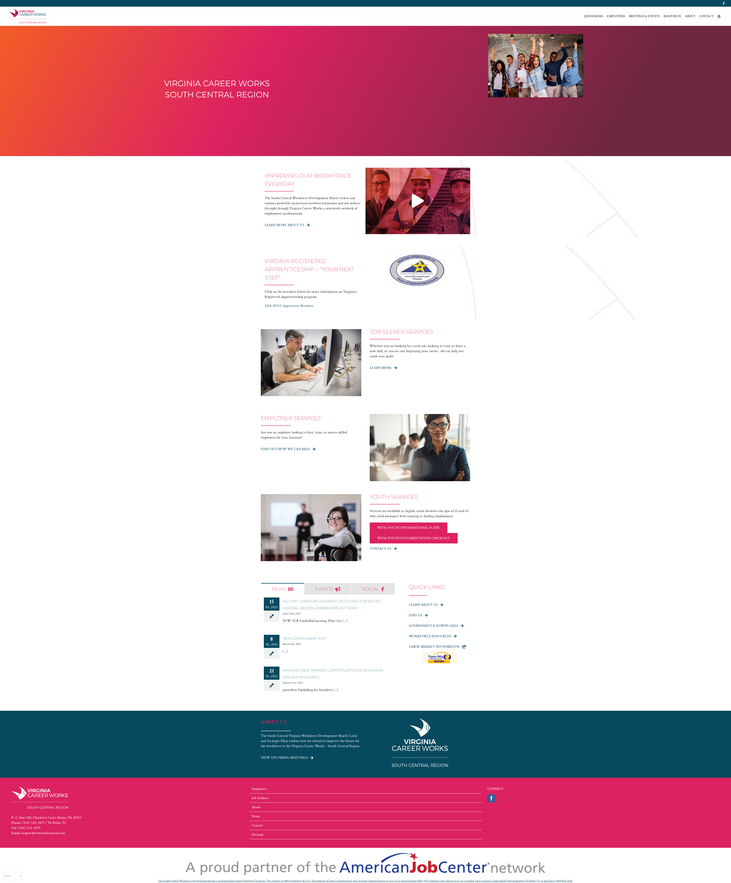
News (256, 816)
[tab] (282, 589)
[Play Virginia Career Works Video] (418, 201)
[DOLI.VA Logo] (418, 255)
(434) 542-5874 (29, 828)
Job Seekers (260, 798)
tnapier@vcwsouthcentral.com (43, 833)
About (256, 807)
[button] (719, 16)
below (301, 292)
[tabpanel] (328, 651)
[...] (344, 621)
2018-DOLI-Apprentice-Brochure (289, 306)
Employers (259, 789)
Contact (257, 825)
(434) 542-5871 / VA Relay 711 (44, 823)
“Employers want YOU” (305, 639)
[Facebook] (491, 798)
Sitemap (257, 834)
